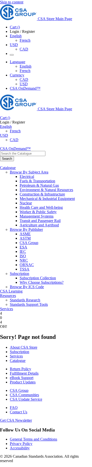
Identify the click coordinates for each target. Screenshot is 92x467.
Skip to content (11, 2)
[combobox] (22, 153)
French (25, 40)
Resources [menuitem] (8, 296)
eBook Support (21, 378)
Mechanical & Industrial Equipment (47, 199)
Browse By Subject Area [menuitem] (29, 172)
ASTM (25, 238)
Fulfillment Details (24, 373)
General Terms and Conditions (33, 439)
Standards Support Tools (29, 304)
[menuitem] (56, 176)
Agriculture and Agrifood (39, 225)
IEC (23, 251)
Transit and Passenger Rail (40, 221)
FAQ (14, 408)
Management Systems (36, 216)
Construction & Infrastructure (42, 194)
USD (14, 45)
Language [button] (17, 62)
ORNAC (27, 265)
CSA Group (29, 243)
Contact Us (18, 412)
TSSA (24, 269)
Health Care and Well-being (41, 207)
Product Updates (23, 382)
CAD (24, 49)
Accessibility (20, 448)
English (25, 66)
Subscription (19, 352)
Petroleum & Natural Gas (39, 185)
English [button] (16, 36)
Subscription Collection (38, 278)
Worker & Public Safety (38, 212)
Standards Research (25, 300)
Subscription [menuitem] (19, 273)
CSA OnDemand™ (25, 88)
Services (16, 356)
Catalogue (18, 360)
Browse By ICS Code (27, 287)
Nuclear (26, 203)
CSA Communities (24, 395)
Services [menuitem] (6, 309)
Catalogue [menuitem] (8, 168)
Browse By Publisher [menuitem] (26, 229)
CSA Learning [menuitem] (11, 291)
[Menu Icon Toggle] (12, 55)
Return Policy (20, 369)
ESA (23, 247)
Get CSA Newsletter (16, 420)
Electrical (27, 176)
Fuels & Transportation (37, 181)
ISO (23, 256)
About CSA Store (23, 347)
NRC (24, 260)
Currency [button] (17, 75)
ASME (25, 234)
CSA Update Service (26, 399)
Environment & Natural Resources (46, 190)
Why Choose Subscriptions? (42, 282)
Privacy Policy (21, 444)
